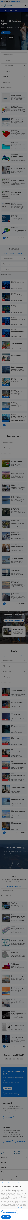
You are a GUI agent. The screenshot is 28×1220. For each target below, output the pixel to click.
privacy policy (18, 1207)
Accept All (6, 1216)
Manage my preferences (9, 1212)
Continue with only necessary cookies (11, 1182)
